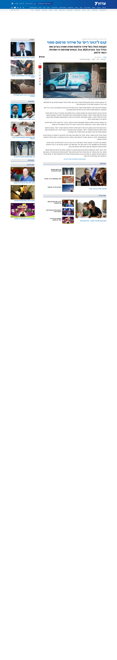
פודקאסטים (70, 7)
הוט (98, 59)
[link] (91, 180)
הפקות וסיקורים (33, 7)
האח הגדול (103, 59)
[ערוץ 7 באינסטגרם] (17, 7)
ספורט (55, 10)
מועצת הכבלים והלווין (85, 59)
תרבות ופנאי (62, 10)
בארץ (81, 7)
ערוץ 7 (105, 39)
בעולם (76, 7)
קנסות (93, 59)
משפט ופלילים (62, 7)
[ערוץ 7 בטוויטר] (23, 7)
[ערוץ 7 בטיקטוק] (12, 7)
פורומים (51, 10)
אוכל (44, 7)
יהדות (40, 7)
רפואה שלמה (77, 10)
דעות (48, 7)
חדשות (104, 7)
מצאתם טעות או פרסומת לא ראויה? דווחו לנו (75, 159)
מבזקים (99, 7)
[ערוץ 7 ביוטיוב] (14, 7)
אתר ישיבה (44, 10)
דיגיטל (88, 10)
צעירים (83, 10)
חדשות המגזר (102, 10)
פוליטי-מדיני (87, 7)
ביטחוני (93, 7)
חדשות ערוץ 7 (99, 4)
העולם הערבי (69, 10)
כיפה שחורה (95, 10)
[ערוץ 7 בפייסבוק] (20, 7)
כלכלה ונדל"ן (54, 7)
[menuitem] (104, 7)
